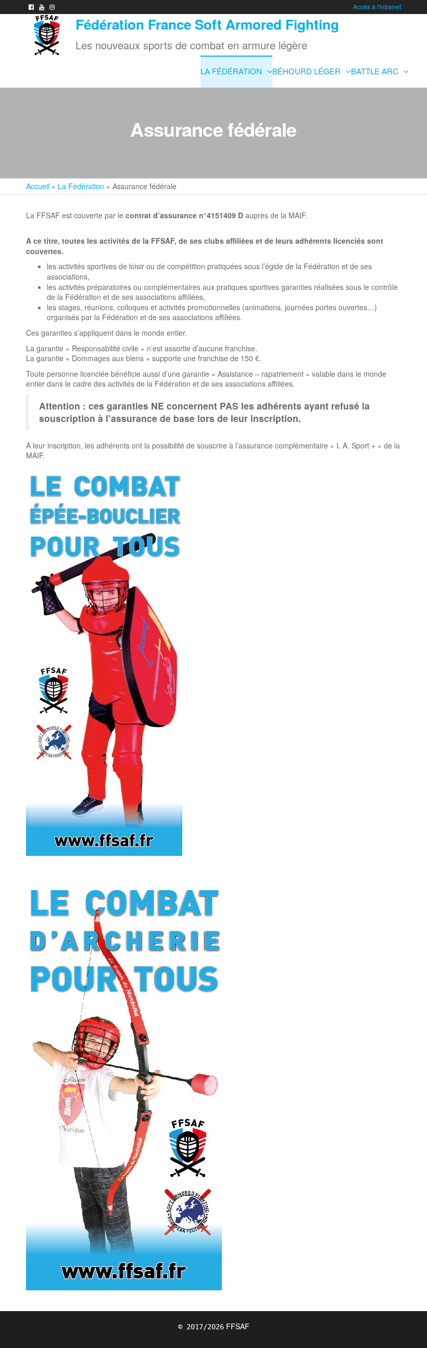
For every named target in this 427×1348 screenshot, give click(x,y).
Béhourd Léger (306, 70)
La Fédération (231, 70)
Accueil (37, 186)
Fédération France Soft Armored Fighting (207, 24)
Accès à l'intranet (377, 6)
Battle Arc (374, 70)
